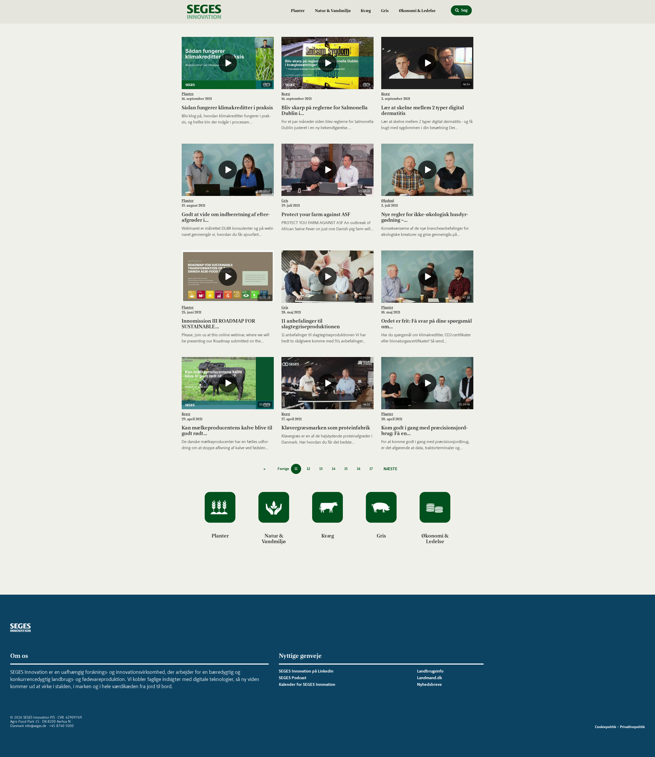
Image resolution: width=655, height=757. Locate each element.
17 (371, 469)
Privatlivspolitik (632, 727)
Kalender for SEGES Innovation (307, 684)
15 (346, 469)
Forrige (283, 469)
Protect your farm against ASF (315, 214)
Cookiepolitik (605, 727)
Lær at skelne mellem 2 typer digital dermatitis (422, 110)
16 (359, 469)
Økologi (387, 200)
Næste (390, 468)
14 (333, 469)
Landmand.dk (429, 677)
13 (321, 469)
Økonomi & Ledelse (417, 10)
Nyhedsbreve (429, 684)
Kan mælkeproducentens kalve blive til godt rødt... (227, 430)
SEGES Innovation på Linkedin (306, 671)
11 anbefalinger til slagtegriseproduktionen (310, 324)
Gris (385, 10)
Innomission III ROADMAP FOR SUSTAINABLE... (218, 324)
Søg (463, 10)
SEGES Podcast (292, 677)
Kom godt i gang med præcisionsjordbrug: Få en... (424, 430)
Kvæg (366, 10)
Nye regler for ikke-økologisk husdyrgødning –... (424, 217)
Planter (298, 10)
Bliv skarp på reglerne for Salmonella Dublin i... (324, 110)
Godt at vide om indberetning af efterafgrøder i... (226, 217)
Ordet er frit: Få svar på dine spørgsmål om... (426, 324)
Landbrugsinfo (430, 671)
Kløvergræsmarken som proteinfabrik (325, 428)
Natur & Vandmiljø (333, 10)
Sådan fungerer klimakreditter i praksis (227, 107)
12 (308, 469)
